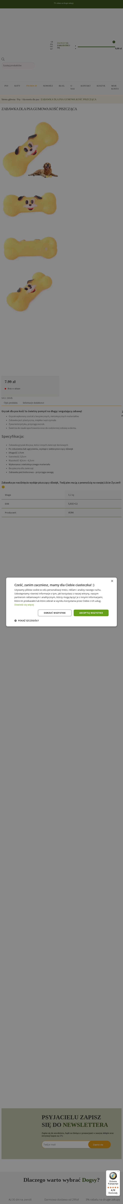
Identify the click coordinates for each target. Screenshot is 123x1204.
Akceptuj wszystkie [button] (91, 612)
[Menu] (118, 1172)
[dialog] (61, 602)
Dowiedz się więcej (24, 604)
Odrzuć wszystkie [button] (55, 612)
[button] (26, 620)
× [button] (112, 581)
